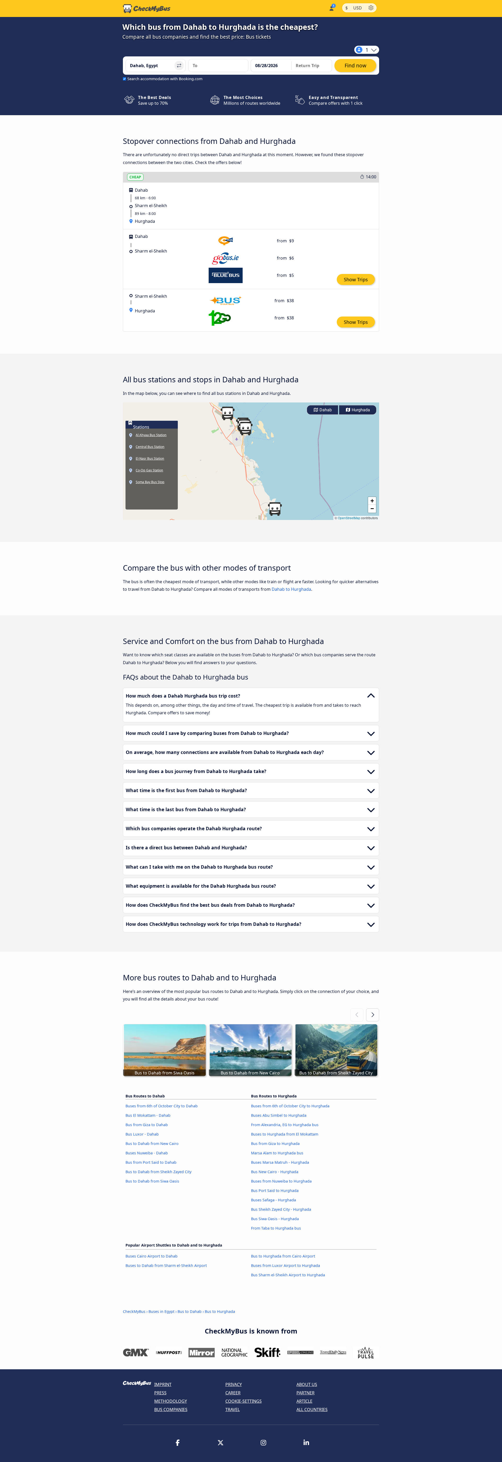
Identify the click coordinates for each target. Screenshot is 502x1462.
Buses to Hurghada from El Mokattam (284, 1134)
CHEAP (135, 176)
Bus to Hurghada (220, 1311)
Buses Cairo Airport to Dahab (152, 1256)
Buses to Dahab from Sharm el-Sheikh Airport (166, 1265)
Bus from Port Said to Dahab (151, 1162)
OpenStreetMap (349, 518)
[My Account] (331, 8)
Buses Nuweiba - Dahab (147, 1152)
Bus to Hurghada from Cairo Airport (283, 1256)
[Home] (146, 8)
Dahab (325, 409)
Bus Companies (170, 1409)
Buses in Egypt (161, 1311)
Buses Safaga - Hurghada (273, 1199)
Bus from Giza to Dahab (147, 1124)
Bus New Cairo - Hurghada (274, 1171)
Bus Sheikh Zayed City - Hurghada (281, 1209)
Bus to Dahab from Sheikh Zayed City (158, 1171)
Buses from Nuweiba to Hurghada (281, 1181)
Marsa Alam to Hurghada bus (277, 1152)
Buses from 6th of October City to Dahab (162, 1105)
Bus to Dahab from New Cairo (152, 1143)
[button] (227, 413)
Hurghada (360, 409)
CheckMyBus (134, 1311)
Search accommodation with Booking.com (164, 78)
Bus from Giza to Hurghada (275, 1143)
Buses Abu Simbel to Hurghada (278, 1115)
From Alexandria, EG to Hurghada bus (284, 1124)
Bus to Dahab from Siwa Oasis (152, 1181)
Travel (232, 1409)
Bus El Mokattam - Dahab (148, 1115)
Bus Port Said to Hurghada (275, 1190)
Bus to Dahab (190, 1311)
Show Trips (356, 279)
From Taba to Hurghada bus (276, 1228)
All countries (312, 1409)
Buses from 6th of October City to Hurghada (290, 1105)
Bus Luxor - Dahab (142, 1134)
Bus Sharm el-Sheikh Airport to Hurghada (288, 1274)
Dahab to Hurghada (291, 589)
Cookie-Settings (243, 1401)
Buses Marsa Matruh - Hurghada (280, 1162)
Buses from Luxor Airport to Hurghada (285, 1265)
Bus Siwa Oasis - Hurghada (275, 1218)
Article (304, 1401)
